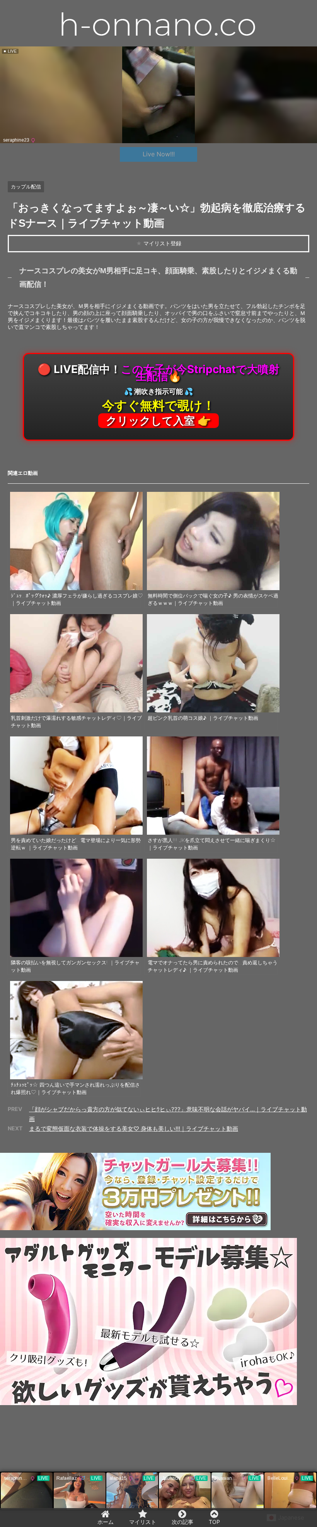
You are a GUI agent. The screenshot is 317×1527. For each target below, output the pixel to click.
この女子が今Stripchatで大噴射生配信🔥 (158, 395)
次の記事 (182, 1521)
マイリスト (142, 1521)
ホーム (105, 1521)
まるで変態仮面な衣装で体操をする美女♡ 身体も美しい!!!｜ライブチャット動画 (133, 1128)
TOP (214, 1521)
